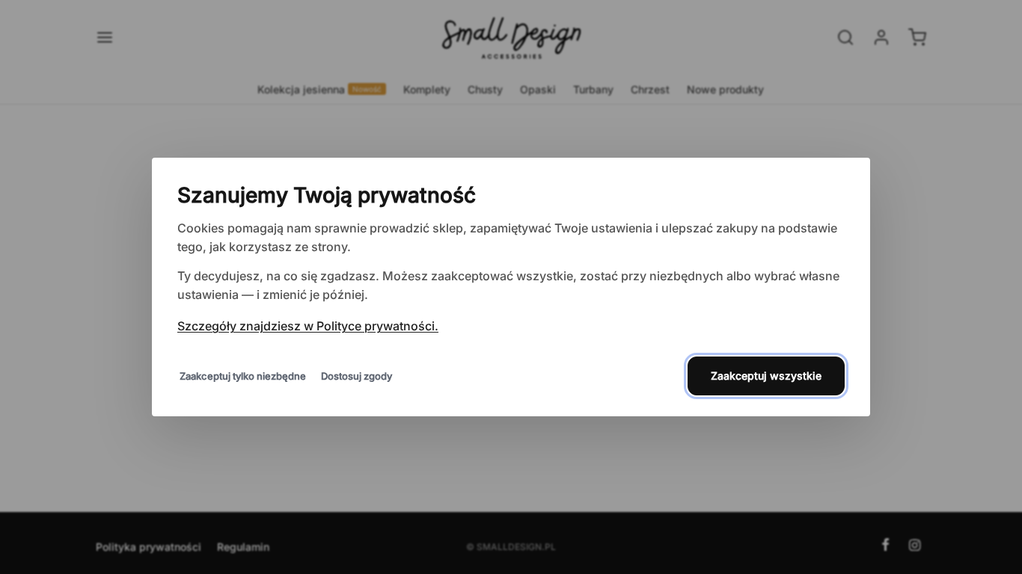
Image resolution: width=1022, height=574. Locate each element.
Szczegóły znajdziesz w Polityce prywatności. (307, 325)
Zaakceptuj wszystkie (766, 375)
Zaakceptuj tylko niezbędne (243, 376)
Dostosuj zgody (356, 376)
